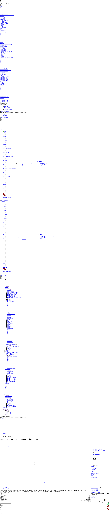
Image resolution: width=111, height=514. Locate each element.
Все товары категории (41, 480)
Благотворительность (95, 473)
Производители (94, 468)
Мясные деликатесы (11, 314)
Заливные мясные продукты (13, 346)
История (92, 471)
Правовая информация (95, 484)
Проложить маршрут (6, 419)
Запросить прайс (96, 454)
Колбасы (9, 290)
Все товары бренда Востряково (43, 482)
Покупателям (10, 399)
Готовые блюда (10, 371)
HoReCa (9, 376)
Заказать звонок (8, 414)
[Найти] (1, 5)
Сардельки (9, 304)
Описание (5, 487)
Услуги (8, 404)
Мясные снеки (10, 337)
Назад (7, 286)
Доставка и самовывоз (95, 478)
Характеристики (6, 488)
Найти (2, 505)
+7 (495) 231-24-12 (4, 99)
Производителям (94, 482)
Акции (92, 467)
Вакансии (92, 474)
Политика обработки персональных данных (99, 483)
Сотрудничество (8, 396)
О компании (7, 387)
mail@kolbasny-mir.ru (5, 111)
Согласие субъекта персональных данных (99, 485)
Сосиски (9, 300)
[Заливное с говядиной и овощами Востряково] (46, 464)
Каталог (6, 287)
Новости (92, 472)
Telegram (4, 114)
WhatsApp (5, 115)
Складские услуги (94, 477)
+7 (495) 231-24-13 (4, 101)
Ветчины (9, 309)
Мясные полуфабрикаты (12, 356)
